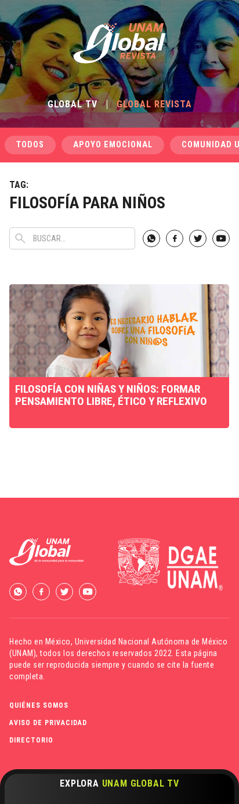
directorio (31, 740)
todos (30, 145)
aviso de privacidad (48, 723)
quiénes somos (38, 705)
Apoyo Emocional (113, 145)
